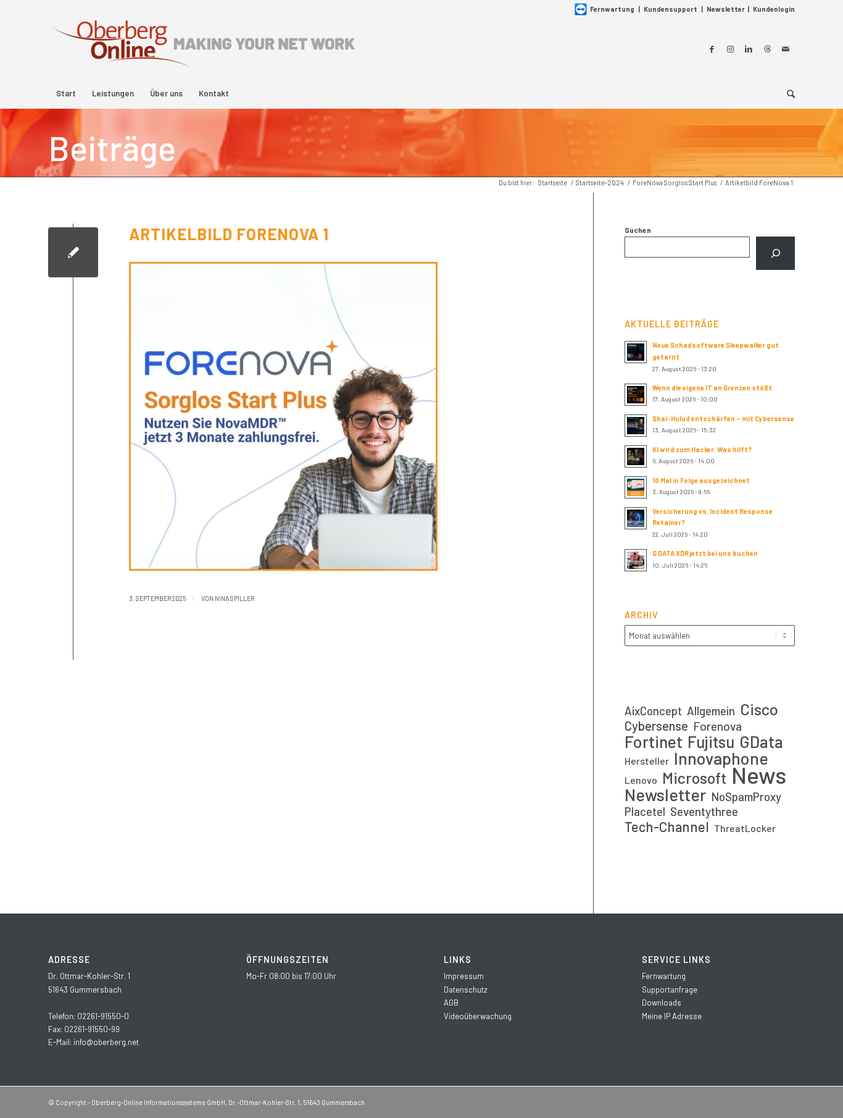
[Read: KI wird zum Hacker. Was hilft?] (636, 456)
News (758, 774)
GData (761, 741)
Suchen (638, 229)
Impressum (464, 976)
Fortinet (654, 741)
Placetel (645, 811)
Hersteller (647, 761)
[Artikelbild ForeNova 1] (73, 252)
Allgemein (711, 710)
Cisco (759, 708)
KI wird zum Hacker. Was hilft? (702, 449)
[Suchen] (775, 253)
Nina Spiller (234, 598)
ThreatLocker (745, 828)
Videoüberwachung (478, 1016)
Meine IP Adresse (672, 1016)
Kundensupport (670, 9)
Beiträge (112, 147)
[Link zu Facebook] (711, 49)
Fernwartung (612, 9)
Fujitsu (710, 741)
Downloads (661, 1002)
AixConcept (653, 710)
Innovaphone (721, 758)
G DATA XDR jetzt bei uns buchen (705, 553)
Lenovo (641, 780)
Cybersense (656, 725)
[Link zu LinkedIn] (748, 49)
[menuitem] (66, 93)
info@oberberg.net (106, 1042)
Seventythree (704, 811)
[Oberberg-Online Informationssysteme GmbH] (202, 48)
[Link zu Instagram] (730, 49)
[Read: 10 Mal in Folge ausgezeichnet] (636, 487)
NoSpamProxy (746, 796)
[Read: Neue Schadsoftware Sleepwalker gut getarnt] (636, 352)
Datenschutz (466, 989)
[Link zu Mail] (785, 49)
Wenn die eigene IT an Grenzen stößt (712, 388)
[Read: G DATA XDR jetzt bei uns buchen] (636, 560)
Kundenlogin (774, 9)
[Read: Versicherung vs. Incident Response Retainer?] (636, 518)
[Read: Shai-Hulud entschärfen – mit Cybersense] (636, 425)
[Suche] (787, 93)
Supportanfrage (669, 989)
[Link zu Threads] (767, 49)
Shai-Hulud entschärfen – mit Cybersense (723, 418)
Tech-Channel (667, 826)
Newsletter (726, 9)
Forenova (717, 726)
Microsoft (694, 777)
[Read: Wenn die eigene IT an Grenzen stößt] (636, 395)
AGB (451, 1002)
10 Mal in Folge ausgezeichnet (701, 480)
